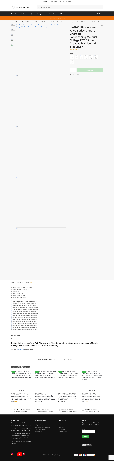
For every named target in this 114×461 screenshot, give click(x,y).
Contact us (62, 429)
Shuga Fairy (60, 455)
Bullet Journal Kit (63, 393)
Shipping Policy (39, 425)
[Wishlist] (30, 373)
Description (20, 282)
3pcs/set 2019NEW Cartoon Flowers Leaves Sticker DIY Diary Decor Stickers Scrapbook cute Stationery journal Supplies (68, 397)
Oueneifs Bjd (52, 455)
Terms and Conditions (41, 429)
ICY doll (45, 455)
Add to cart (89, 70)
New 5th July (71, 359)
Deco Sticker (34, 21)
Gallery (13, 282)
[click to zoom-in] (41, 49)
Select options (22, 404)
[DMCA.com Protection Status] (92, 445)
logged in (21, 349)
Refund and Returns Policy (42, 427)
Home (13, 21)
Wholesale (61, 423)
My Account (38, 423)
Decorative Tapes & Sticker (23, 21)
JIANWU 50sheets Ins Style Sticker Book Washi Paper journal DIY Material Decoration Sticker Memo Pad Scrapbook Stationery (21, 397)
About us (61, 427)
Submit (86, 436)
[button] (99, 14)
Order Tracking (63, 431)
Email (84, 429)
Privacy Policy (39, 431)
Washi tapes (22, 393)
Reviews (28, 282)
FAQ (60, 425)
